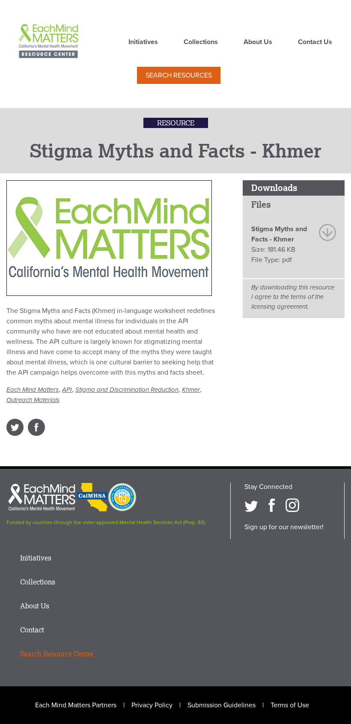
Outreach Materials (32, 400)
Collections (201, 42)
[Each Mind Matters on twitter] (251, 505)
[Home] (48, 42)
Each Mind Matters (32, 389)
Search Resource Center (57, 653)
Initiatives (143, 42)
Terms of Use (290, 705)
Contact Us (315, 42)
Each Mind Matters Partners (75, 705)
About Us (258, 42)
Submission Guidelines (221, 705)
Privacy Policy (152, 705)
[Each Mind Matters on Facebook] (272, 505)
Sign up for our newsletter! (284, 527)
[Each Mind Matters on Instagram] (292, 505)
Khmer (191, 389)
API (67, 389)
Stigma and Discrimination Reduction (126, 389)
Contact (32, 630)
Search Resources (179, 75)
